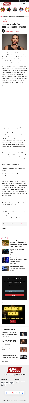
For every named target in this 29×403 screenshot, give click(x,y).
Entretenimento (13, 263)
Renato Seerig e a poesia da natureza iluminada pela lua (13, 16)
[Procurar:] (12, 224)
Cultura (15, 246)
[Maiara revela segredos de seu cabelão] (23, 349)
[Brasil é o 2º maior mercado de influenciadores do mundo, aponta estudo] (5, 251)
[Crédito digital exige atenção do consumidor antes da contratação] (5, 268)
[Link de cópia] (19, 392)
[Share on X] (9, 393)
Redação (7, 30)
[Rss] (2, 385)
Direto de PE (12, 270)
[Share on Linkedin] (16, 392)
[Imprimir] (22, 392)
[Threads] (4, 385)
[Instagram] (10, 383)
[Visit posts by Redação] (3, 31)
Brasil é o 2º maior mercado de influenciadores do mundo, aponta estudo (17, 251)
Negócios (12, 254)
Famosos (5, 21)
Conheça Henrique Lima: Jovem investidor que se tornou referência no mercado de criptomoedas (10, 357)
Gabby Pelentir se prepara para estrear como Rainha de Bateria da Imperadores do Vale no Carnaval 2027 (18, 242)
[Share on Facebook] (6, 392)
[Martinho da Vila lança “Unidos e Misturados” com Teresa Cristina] (23, 341)
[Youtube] (24, 1)
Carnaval (12, 246)
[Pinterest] (28, 1)
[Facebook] (20, 1)
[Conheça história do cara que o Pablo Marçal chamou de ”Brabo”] (23, 334)
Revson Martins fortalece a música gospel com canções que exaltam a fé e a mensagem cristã (18, 259)
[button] (26, 16)
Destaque (20, 246)
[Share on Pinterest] (13, 392)
